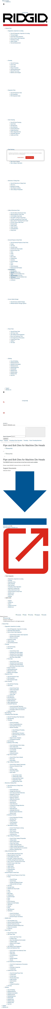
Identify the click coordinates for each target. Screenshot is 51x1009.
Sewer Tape (12, 694)
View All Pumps (13, 879)
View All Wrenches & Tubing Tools (18, 183)
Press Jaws (13, 66)
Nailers (11, 965)
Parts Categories (9, 576)
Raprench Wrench (14, 797)
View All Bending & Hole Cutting (17, 745)
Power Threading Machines (16, 724)
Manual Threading (14, 727)
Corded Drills (13, 974)
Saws (12, 264)
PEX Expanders (14, 94)
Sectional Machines (15, 128)
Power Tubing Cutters (15, 841)
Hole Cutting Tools (14, 746)
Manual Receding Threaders (18, 734)
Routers (11, 982)
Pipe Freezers (13, 829)
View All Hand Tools (14, 688)
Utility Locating (14, 41)
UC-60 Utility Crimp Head (16, 216)
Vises (12, 252)
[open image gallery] (3, 451)
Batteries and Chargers (16, 72)
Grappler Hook (13, 691)
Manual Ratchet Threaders (18, 733)
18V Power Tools (14, 333)
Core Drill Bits (13, 749)
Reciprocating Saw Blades (16, 748)
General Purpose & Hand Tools (15, 240)
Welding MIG (13, 369)
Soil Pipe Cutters (13, 769)
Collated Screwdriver (14, 984)
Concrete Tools (14, 247)
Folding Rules (14, 258)
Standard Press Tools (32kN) (16, 654)
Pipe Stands (12, 760)
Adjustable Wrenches (14, 810)
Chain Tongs (13, 807)
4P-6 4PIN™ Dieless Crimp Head (18, 217)
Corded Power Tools (15, 339)
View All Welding (14, 361)
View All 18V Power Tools (15, 936)
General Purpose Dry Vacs (16, 275)
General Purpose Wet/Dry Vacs (17, 273)
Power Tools (11, 328)
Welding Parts (14, 370)
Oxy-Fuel (13, 375)
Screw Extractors (14, 266)
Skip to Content (5, 0)
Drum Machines (14, 127)
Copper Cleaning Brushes (15, 844)
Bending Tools (13, 819)
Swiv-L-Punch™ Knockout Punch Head (19, 220)
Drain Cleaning (11, 119)
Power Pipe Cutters (14, 770)
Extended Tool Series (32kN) (16, 652)
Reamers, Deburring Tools (16, 849)
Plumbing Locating (15, 39)
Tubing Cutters (13, 840)
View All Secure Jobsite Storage (18, 301)
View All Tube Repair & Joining (17, 827)
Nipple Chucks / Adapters (15, 737)
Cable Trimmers (14, 227)
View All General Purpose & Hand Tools (19, 242)
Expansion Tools (11, 90)
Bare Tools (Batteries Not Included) (17, 940)
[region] (25, 155)
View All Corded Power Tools (16, 973)
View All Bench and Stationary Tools (18, 950)
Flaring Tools (13, 820)
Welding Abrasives (15, 362)
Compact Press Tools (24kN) (16, 655)
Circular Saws (13, 976)
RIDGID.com (8, 389)
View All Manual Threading (18, 730)
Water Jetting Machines (16, 131)
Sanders (12, 944)
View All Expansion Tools (16, 92)
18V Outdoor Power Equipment (17, 334)
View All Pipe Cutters (17, 775)
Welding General (14, 365)
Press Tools (13, 64)
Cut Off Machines (14, 955)
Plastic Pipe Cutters (14, 843)
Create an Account (12, 605)
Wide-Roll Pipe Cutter (17, 781)
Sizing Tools (13, 230)
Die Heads (14, 731)
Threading (26, 440)
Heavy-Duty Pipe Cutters (17, 778)
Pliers (12, 263)
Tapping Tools (13, 751)
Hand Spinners (13, 692)
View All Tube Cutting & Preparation (18, 838)
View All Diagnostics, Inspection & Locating (20, 33)
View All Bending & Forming (16, 817)
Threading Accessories (15, 739)
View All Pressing (14, 63)
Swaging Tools (13, 823)
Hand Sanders (13, 980)
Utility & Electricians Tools (14, 210)
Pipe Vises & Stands (15, 161)
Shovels (9, 906)
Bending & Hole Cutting (12, 742)
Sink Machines (14, 125)
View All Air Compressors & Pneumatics (19, 964)
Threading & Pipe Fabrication (15, 440)
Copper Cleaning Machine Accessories (18, 847)
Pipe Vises (12, 758)
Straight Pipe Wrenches (15, 791)
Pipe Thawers (13, 831)
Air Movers (13, 280)
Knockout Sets (14, 223)
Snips (8, 907)
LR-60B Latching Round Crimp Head (19, 219)
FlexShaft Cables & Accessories (17, 709)
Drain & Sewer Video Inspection (18, 38)
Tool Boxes (9, 910)
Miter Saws (12, 952)
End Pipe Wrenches (14, 796)
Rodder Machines (14, 130)
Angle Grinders (13, 979)
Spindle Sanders (13, 958)
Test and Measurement (16, 42)
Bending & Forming (15, 186)
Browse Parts (9, 28)
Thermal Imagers (14, 35)
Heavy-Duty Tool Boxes (15, 915)
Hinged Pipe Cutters (16, 779)
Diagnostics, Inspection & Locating (15, 30)
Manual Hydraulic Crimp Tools (17, 214)
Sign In (9, 603)
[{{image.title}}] (9, 448)
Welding (10, 358)
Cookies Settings (21, 157)
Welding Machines (15, 367)
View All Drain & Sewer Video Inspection (19, 634)
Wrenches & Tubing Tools (13, 180)
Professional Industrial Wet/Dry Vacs (19, 276)
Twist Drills (9, 904)
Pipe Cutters (12, 772)
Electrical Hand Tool (15, 250)
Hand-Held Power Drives (15, 725)
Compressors (13, 968)
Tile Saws (13, 342)
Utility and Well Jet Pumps (16, 884)
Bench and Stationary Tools (17, 336)
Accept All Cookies (29, 157)
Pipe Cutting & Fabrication (16, 163)
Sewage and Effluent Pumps (16, 882)
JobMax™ (13, 340)
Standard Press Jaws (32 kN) (16, 663)
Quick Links (8, 597)
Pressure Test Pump (14, 832)
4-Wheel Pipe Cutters (17, 776)
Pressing (10, 60)
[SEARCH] (35, 432)
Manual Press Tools (15, 71)
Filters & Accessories (15, 278)
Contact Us (8, 1)
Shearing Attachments (15, 69)
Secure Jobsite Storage (13, 299)
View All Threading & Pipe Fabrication (15, 716)
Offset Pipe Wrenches (15, 799)
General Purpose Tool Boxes (16, 916)
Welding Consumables (16, 364)
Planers (11, 956)
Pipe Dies (14, 736)
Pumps (12, 244)
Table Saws (12, 953)
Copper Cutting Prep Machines (17, 846)
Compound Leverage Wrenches (17, 805)
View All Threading (14, 722)
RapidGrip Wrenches (15, 794)
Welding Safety (14, 372)
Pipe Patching (11, 149)
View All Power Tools (15, 331)
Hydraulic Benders (14, 753)
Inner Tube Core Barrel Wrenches (17, 792)
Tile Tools (13, 245)
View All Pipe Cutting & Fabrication (17, 764)
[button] (12, 410)
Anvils (12, 253)
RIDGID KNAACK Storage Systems (18, 303)
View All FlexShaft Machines (16, 706)
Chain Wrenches (13, 803)
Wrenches (13, 184)
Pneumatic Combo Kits (15, 967)
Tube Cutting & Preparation (17, 189)
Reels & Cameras (14, 637)
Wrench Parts (13, 813)
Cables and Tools (14, 135)
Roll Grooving (10, 741)
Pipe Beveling (10, 718)
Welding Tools (14, 373)
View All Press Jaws (14, 661)
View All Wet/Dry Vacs (15, 272)
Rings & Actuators (14, 67)
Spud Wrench (13, 802)
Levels (12, 255)
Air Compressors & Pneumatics (17, 337)
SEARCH (6, 438)
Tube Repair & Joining (15, 188)
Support (7, 388)
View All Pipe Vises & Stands (16, 757)
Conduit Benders (14, 228)
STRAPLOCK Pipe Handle (17, 248)
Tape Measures (10, 909)
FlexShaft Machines (15, 133)
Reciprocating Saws (14, 977)
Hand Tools (13, 124)
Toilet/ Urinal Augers (14, 689)
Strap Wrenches (13, 808)
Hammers (13, 259)
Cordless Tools (13, 938)
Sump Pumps (13, 880)
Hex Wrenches (13, 800)
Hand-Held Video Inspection (17, 36)
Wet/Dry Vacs (11, 269)
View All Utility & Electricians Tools (18, 212)
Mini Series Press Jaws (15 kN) (17, 666)
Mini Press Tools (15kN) (15, 657)
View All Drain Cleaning (16, 122)
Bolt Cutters (13, 256)
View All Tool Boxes (14, 913)
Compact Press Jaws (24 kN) (16, 664)
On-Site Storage (14, 261)
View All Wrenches (14, 789)
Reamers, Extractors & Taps (16, 766)
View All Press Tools (14, 650)
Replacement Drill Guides (16, 267)
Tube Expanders (13, 822)
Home (1, 440)
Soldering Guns (13, 834)
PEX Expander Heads (15, 95)
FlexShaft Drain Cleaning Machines (18, 708)
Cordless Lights (13, 941)
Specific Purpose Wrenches (16, 811)
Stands (11, 960)
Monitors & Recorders (15, 636)
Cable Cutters (14, 225)
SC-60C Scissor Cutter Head (17, 222)
